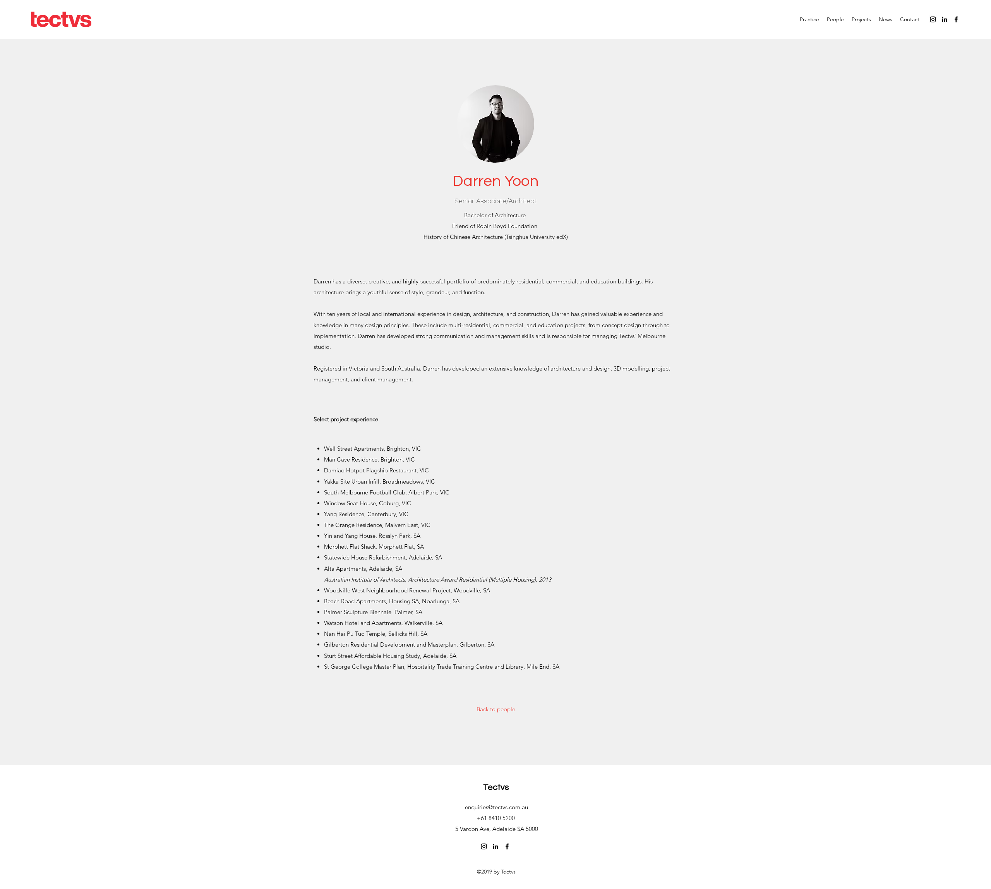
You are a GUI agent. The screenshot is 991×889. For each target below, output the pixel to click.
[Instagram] (933, 19)
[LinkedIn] (944, 19)
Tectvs (496, 787)
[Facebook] (956, 19)
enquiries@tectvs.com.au (496, 807)
